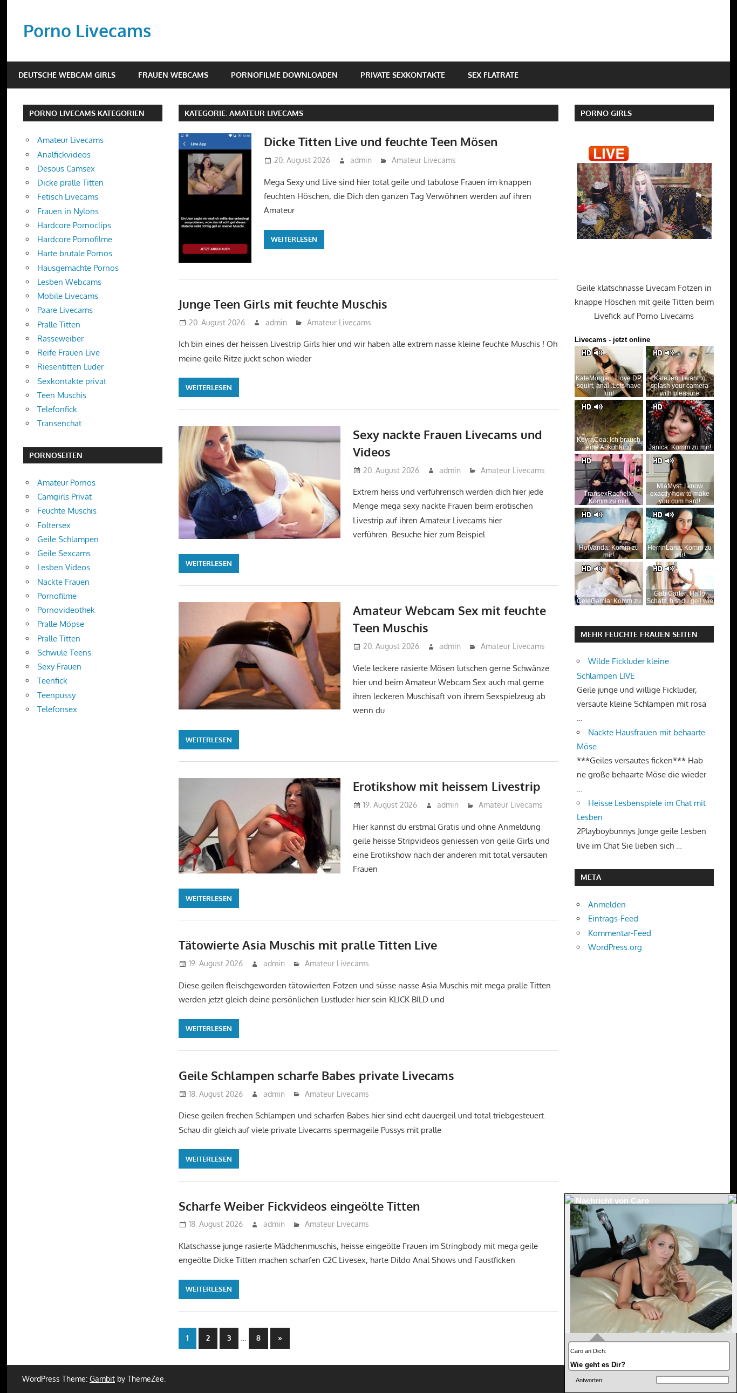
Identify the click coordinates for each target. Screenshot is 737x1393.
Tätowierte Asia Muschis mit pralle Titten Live (308, 944)
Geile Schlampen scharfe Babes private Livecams (316, 1075)
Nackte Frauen (63, 582)
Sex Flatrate (493, 74)
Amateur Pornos (66, 482)
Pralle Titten (58, 324)
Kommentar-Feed (619, 933)
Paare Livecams (65, 310)
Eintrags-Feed (613, 918)
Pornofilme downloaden (284, 74)
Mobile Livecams (67, 296)
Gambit (102, 1378)
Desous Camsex (66, 168)
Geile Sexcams (64, 553)
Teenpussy (56, 695)
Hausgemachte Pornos (78, 268)
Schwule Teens (64, 652)
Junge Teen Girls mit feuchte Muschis (283, 303)
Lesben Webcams (69, 282)
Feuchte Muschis (67, 511)
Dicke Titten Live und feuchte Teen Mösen (380, 141)
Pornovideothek (66, 610)
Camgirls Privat (64, 496)
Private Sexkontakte (402, 74)
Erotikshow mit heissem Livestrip (447, 786)
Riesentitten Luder (70, 366)
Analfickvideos (64, 154)
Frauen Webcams (173, 74)
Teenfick (52, 680)
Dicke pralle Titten (70, 182)
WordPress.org (615, 947)
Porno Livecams (87, 30)
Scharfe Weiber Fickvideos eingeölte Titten (299, 1205)
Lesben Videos (63, 567)
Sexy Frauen (59, 666)
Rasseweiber (60, 338)
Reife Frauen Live (68, 352)
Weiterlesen (294, 239)
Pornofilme (57, 596)
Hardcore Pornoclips (74, 225)
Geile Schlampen (68, 539)
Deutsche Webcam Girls (66, 74)
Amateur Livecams (424, 160)
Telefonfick (57, 409)
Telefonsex (57, 709)
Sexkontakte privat (71, 381)
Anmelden (607, 904)
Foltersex (54, 525)
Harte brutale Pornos (74, 253)
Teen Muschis (61, 395)
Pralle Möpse (60, 624)
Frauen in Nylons (68, 211)
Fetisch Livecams (67, 197)
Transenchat (59, 423)
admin (361, 160)
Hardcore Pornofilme (74, 239)
